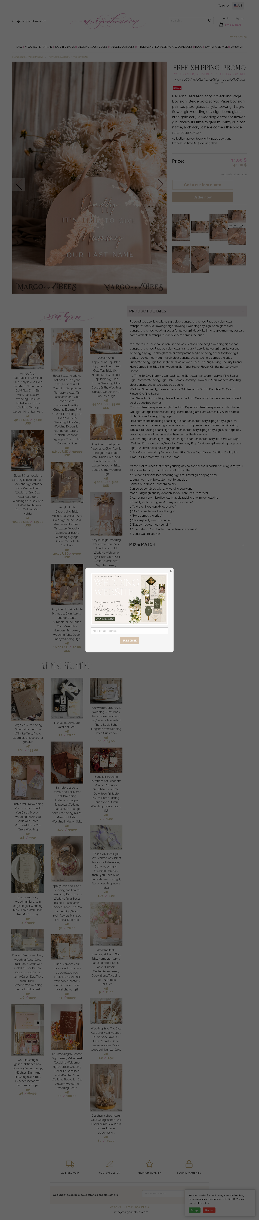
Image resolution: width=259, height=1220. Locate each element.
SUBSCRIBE (130, 640)
